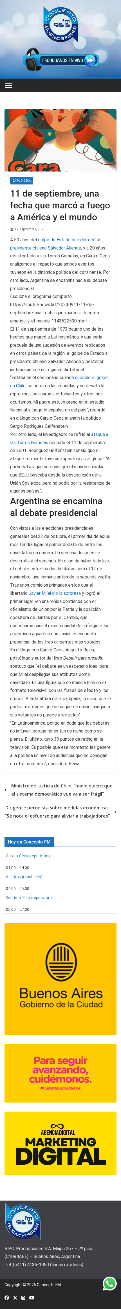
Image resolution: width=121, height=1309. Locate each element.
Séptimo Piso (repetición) (29, 897)
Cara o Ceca (21, 180)
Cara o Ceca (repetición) (28, 855)
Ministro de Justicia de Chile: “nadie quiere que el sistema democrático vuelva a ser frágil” (62, 790)
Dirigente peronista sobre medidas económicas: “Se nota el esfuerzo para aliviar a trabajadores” (57, 812)
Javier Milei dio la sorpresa (55, 593)
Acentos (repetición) (24, 876)
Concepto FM (49, 1285)
